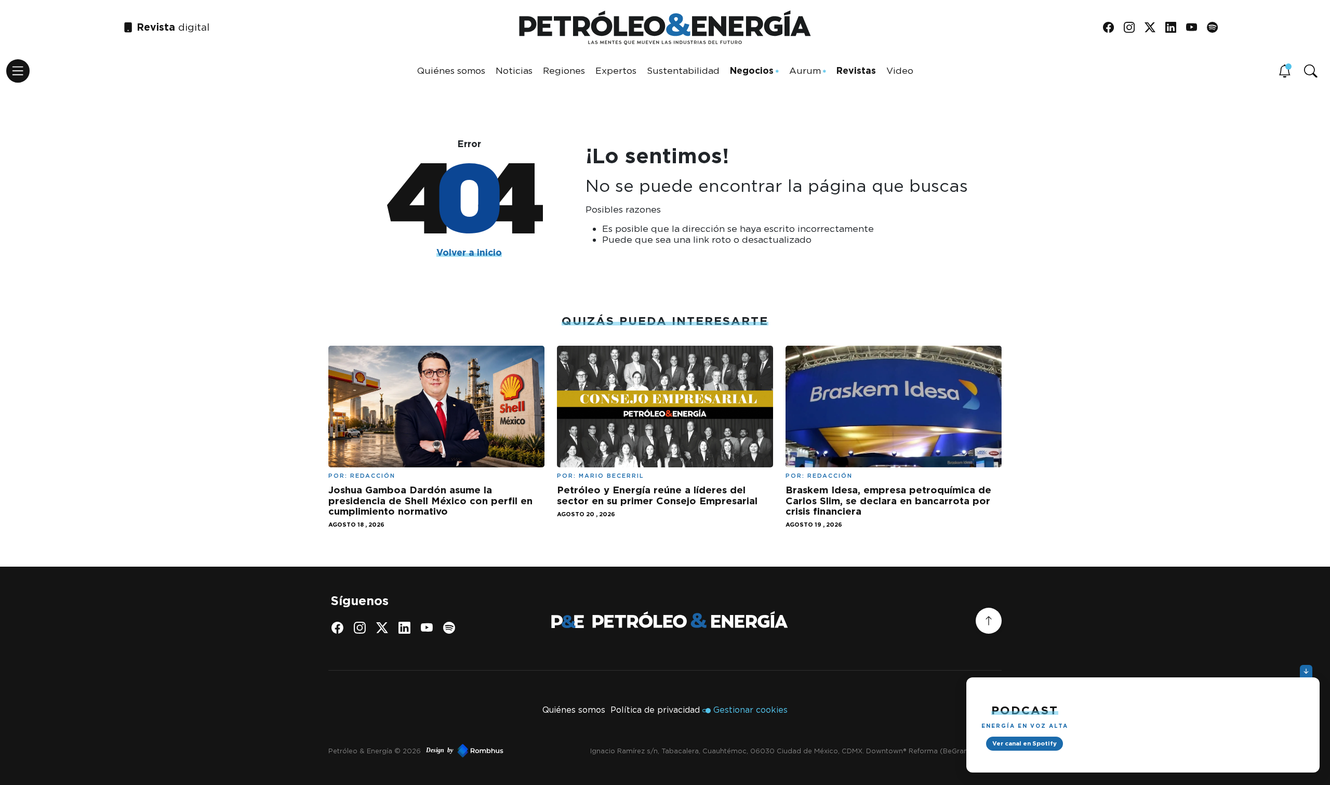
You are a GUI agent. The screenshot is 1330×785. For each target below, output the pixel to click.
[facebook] (1112, 28)
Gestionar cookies (750, 710)
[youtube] (1195, 28)
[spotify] (1216, 28)
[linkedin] (1174, 28)
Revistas (856, 70)
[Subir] (989, 621)
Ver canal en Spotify (1024, 743)
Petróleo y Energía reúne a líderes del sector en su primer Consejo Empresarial (657, 495)
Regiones (564, 70)
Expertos (615, 70)
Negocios (752, 70)
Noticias (514, 70)
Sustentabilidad (683, 70)
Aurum (805, 70)
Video (899, 70)
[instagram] (1133, 28)
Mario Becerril (611, 475)
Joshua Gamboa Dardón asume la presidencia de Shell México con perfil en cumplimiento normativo (430, 500)
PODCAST (1024, 710)
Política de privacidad (655, 710)
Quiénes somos (451, 70)
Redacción (372, 475)
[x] (1154, 28)
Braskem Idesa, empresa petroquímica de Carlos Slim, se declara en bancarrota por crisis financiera (888, 500)
